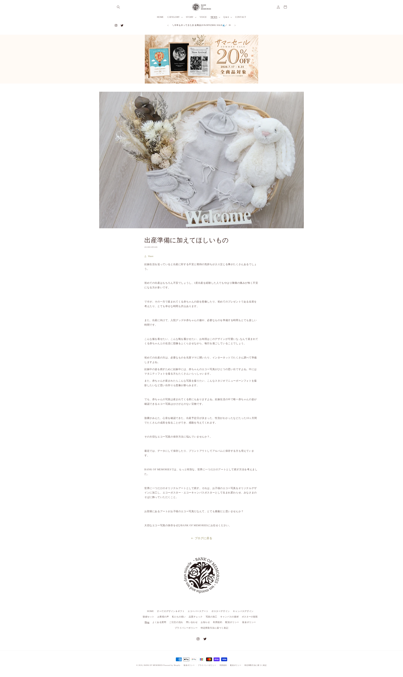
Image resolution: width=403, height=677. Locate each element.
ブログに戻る (203, 538)
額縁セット (148, 617)
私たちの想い (179, 617)
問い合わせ (192, 622)
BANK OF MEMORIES (153, 665)
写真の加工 (211, 617)
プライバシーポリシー (186, 628)
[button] (118, 7)
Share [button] (150, 256)
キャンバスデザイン (243, 611)
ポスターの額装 (250, 617)
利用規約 (217, 622)
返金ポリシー (249, 622)
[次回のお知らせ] (235, 25)
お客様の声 (163, 617)
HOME (150, 611)
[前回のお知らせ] (168, 25)
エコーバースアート (198, 611)
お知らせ (205, 622)
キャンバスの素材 (229, 617)
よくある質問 (159, 622)
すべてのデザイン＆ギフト (170, 611)
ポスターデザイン (220, 611)
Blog (147, 622)
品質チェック (196, 617)
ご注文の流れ (176, 622)
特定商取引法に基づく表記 (214, 628)
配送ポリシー (232, 622)
